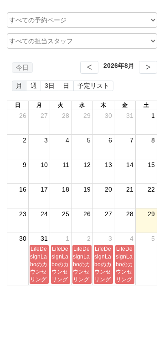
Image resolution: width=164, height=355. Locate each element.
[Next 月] (148, 67)
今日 (22, 67)
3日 (50, 85)
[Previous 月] (89, 67)
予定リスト (93, 85)
